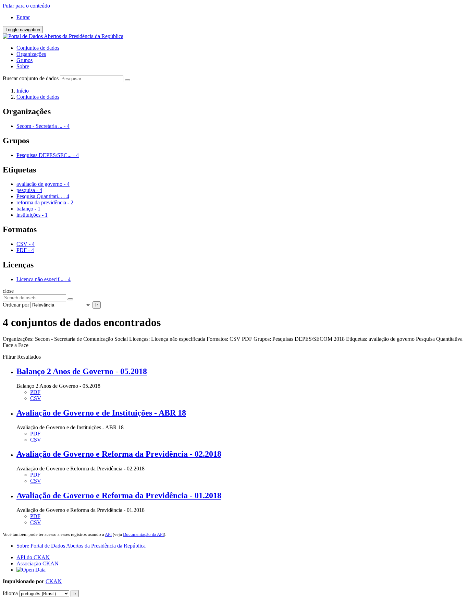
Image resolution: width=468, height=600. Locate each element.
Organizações (31, 54)
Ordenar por (16, 305)
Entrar (23, 17)
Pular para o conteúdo (26, 6)
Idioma (10, 593)
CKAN (54, 581)
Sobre (22, 66)
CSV (35, 398)
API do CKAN (33, 557)
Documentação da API (143, 534)
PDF (35, 392)
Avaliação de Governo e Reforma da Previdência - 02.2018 (118, 453)
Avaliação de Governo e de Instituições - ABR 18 (101, 412)
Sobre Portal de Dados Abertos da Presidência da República (81, 546)
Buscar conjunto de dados (31, 78)
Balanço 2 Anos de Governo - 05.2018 (81, 371)
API (108, 534)
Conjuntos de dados (37, 48)
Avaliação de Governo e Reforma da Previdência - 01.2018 (118, 495)
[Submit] (127, 80)
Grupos (24, 60)
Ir (96, 305)
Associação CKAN (37, 563)
